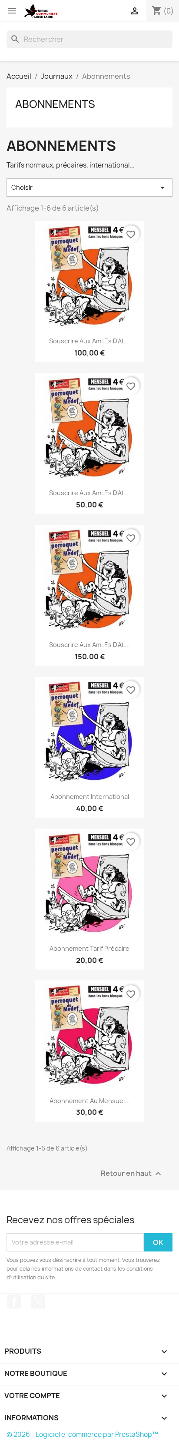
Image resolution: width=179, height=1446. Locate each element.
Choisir (89, 187)
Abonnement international (89, 796)
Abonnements (55, 104)
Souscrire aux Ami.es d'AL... (89, 341)
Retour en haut (132, 1173)
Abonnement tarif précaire (89, 948)
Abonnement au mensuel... (90, 1101)
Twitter (38, 1301)
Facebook (14, 1301)
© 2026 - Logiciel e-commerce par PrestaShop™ (82, 1434)
